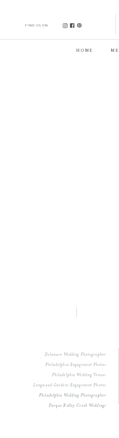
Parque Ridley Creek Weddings (77, 405)
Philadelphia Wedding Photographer (72, 395)
